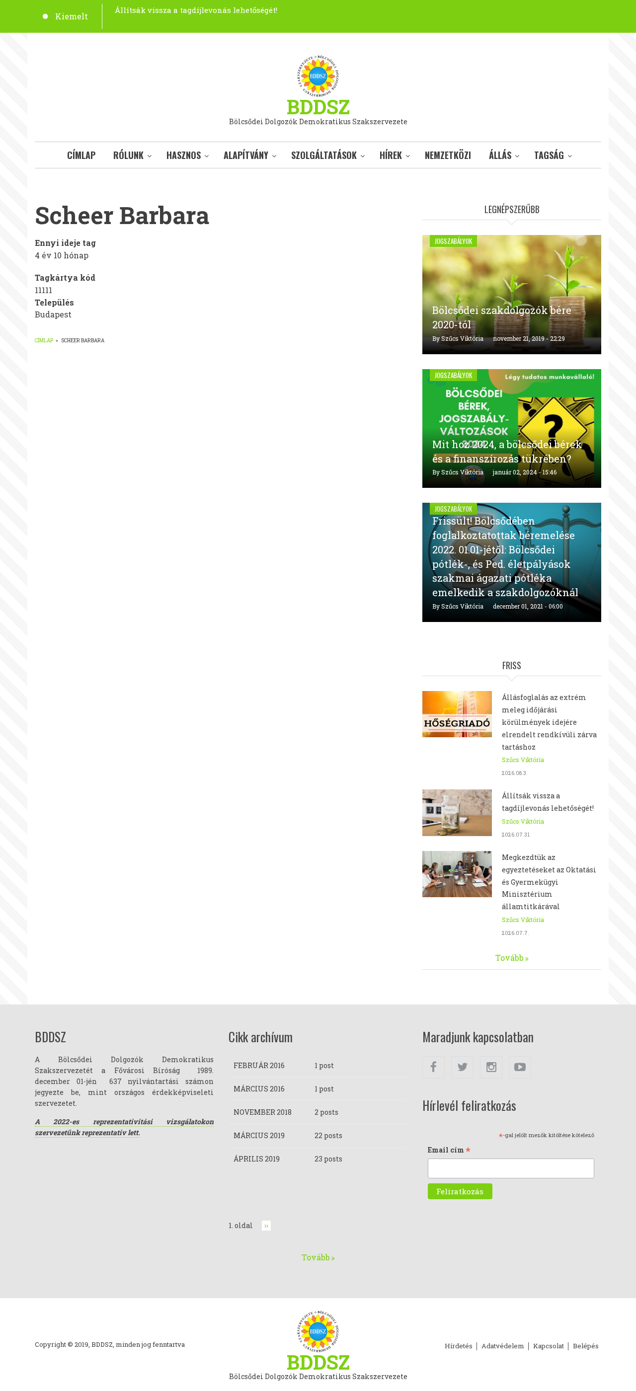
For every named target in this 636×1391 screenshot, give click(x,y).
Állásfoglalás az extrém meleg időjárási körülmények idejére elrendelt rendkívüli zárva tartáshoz (549, 722)
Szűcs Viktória (462, 338)
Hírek (391, 155)
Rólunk (128, 155)
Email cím (449, 1150)
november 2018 (263, 1112)
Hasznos (183, 155)
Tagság (549, 155)
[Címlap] (318, 75)
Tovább (509, 957)
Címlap (81, 155)
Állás (500, 155)
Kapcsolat (548, 1346)
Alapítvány (246, 155)
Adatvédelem (502, 1346)
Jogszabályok (453, 241)
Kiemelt (71, 16)
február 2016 (259, 1065)
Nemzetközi (448, 155)
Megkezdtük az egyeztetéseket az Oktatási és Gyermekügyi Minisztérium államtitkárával (549, 881)
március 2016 (259, 1088)
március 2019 (259, 1135)
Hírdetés (459, 1346)
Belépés (586, 1346)
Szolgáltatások (324, 155)
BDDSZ (318, 106)
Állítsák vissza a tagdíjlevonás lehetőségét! (196, 10)
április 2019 (257, 1158)
